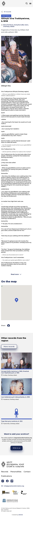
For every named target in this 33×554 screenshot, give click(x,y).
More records (9, 346)
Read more (15, 274)
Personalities (15, 472)
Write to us (16, 448)
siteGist (20, 514)
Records (4, 472)
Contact (27, 472)
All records (7, 12)
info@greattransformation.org (14, 486)
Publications (6, 476)
